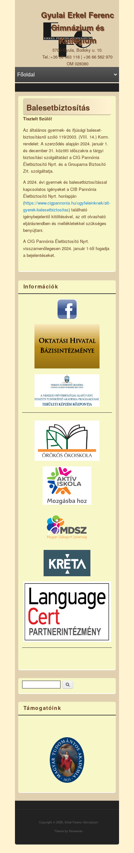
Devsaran (76, 831)
